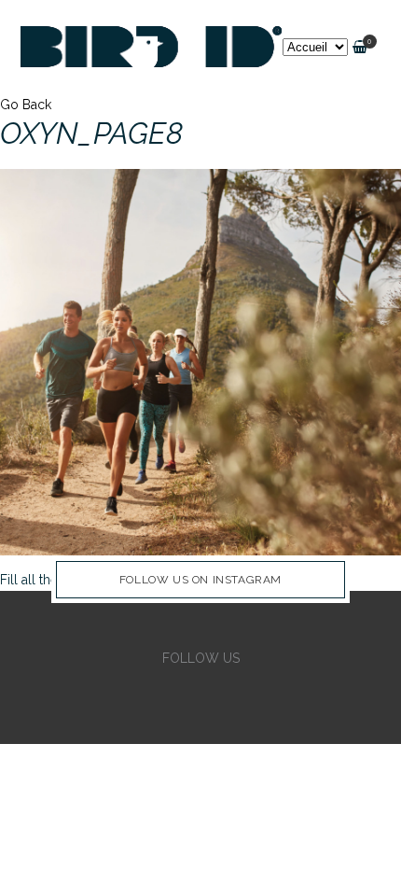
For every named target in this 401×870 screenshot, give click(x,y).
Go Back (25, 104)
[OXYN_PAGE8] (200, 361)
